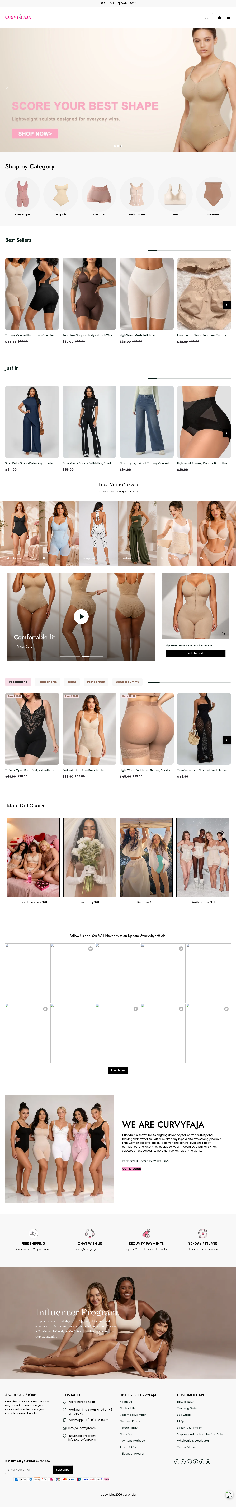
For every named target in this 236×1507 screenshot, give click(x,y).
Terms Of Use (186, 1447)
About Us (126, 1402)
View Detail (25, 646)
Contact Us (127, 1408)
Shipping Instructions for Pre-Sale (200, 1434)
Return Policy (129, 1428)
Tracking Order (187, 1408)
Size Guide (184, 1415)
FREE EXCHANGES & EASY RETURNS (145, 1161)
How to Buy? (185, 1402)
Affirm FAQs (128, 1447)
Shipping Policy (130, 1421)
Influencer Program (133, 1454)
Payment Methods (132, 1441)
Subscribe (63, 1470)
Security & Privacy (189, 1428)
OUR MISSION (131, 1169)
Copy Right (127, 1434)
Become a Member (133, 1415)
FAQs (180, 1421)
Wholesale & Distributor (193, 1441)
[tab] (115, 146)
